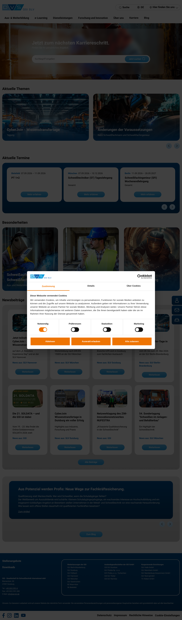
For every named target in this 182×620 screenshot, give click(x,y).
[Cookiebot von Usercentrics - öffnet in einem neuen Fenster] (139, 276)
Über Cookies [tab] (134, 286)
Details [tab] (91, 286)
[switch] (75, 329)
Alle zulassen (131, 341)
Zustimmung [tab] (48, 286)
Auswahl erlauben (91, 341)
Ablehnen (50, 341)
